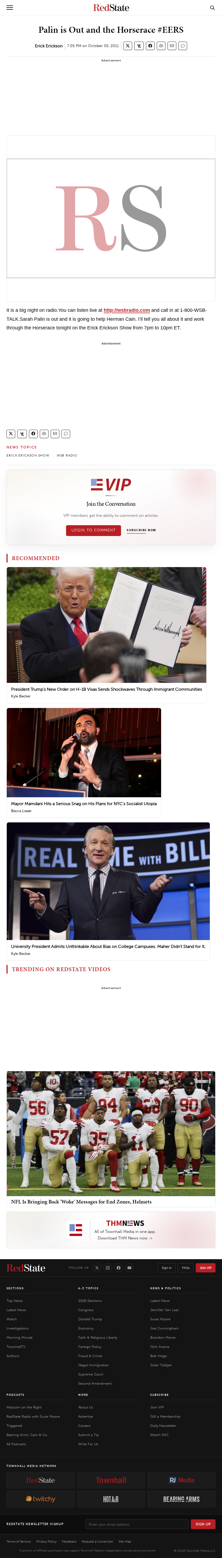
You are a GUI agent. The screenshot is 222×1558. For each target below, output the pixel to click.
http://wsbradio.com (127, 310)
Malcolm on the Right (23, 1407)
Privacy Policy (46, 1541)
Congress (86, 1310)
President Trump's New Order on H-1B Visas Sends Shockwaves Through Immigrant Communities (106, 689)
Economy (85, 1328)
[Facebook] (118, 1267)
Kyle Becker (20, 696)
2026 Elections (90, 1301)
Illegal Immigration (93, 1365)
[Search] (212, 7)
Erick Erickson (49, 45)
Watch (11, 1319)
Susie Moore (160, 1319)
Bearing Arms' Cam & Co (26, 1435)
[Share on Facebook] (150, 46)
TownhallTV (15, 1347)
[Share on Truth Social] (139, 46)
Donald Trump (90, 1319)
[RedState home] (25, 1268)
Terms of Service (18, 1541)
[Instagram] (107, 1267)
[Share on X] (127, 46)
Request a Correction (97, 1541)
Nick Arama (159, 1347)
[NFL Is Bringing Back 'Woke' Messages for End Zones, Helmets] (111, 1133)
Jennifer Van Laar (164, 1310)
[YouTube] (129, 1267)
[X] (97, 1267)
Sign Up (203, 1524)
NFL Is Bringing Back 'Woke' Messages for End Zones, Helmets (81, 1201)
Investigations (17, 1328)
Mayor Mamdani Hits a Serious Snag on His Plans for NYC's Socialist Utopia (84, 803)
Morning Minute (19, 1337)
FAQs (186, 1268)
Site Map (125, 1541)
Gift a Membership (165, 1416)
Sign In (167, 1268)
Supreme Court (90, 1374)
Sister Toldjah (161, 1365)
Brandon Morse (162, 1337)
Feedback (69, 1541)
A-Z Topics (88, 1288)
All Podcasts (16, 1444)
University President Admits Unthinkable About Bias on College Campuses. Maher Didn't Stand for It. (108, 946)
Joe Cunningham (164, 1328)
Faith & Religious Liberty (97, 1337)
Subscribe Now (141, 530)
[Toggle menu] (9, 7)
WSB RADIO (67, 455)
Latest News (16, 1310)
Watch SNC (159, 1435)
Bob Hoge (158, 1356)
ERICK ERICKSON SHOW (27, 455)
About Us (85, 1407)
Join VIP (205, 1268)
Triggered (14, 1426)
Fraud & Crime (90, 1356)
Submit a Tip (88, 1435)
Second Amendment (95, 1383)
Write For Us (88, 1444)
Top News (14, 1301)
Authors (12, 1356)
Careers (84, 1426)
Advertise (85, 1416)
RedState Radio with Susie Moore (33, 1416)
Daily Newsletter (163, 1426)
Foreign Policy (89, 1347)
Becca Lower (21, 811)
